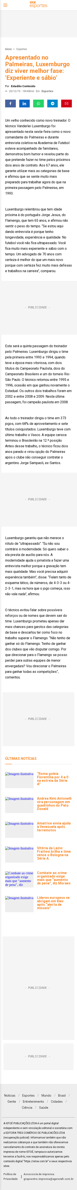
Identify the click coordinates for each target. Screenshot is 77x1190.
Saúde (43, 1107)
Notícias (9, 1095)
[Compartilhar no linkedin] (24, 103)
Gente (11, 1101)
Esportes (21, 49)
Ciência (27, 1107)
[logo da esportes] (38, 5)
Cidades (57, 1101)
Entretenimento (33, 1101)
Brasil (62, 1095)
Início (8, 49)
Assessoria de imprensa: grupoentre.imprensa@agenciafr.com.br (49, 1177)
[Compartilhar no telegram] (52, 103)
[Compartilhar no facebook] (10, 103)
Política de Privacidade (10, 1177)
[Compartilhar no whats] (38, 103)
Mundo (46, 1095)
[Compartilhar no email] (66, 103)
